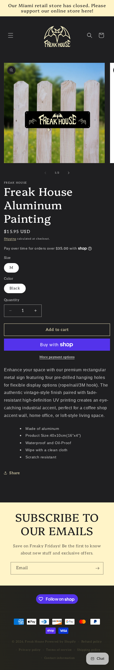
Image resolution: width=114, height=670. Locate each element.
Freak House (34, 641)
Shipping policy (88, 650)
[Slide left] (45, 173)
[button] (10, 35)
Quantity (11, 300)
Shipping (10, 238)
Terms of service (59, 650)
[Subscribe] (97, 568)
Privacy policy (30, 650)
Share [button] (14, 473)
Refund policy (91, 641)
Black (15, 288)
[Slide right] (68, 173)
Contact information (59, 658)
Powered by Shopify (60, 641)
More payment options (57, 357)
